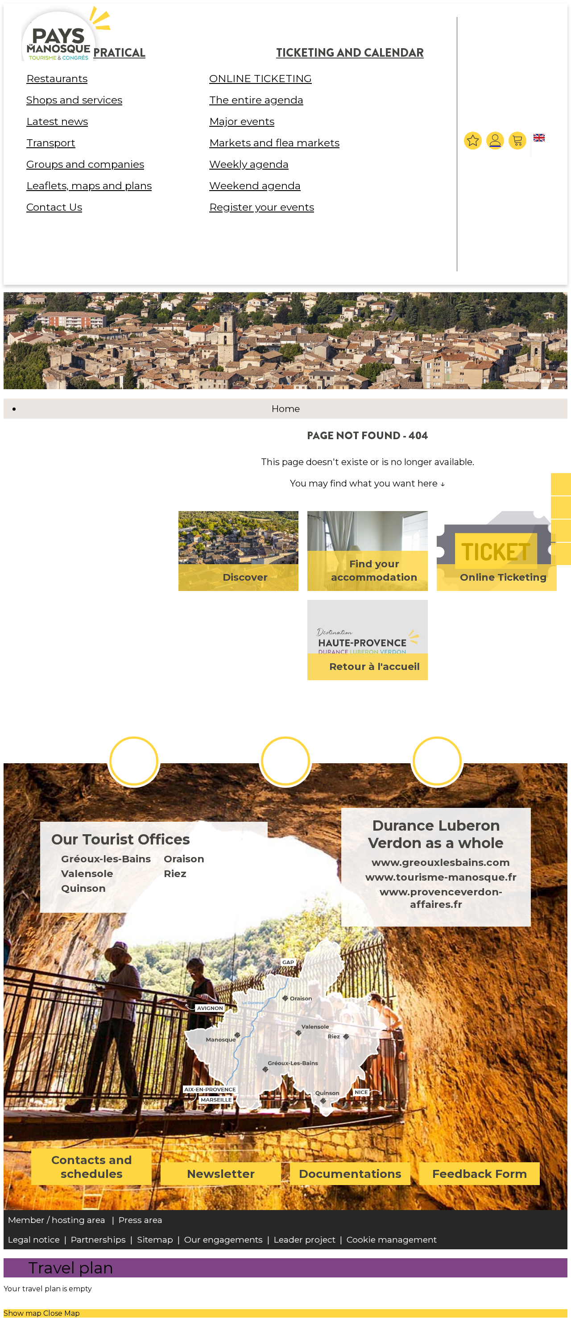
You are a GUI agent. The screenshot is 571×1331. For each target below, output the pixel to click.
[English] (540, 145)
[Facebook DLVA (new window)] (133, 761)
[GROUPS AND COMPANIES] (561, 531)
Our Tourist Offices (120, 839)
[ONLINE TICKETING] (561, 484)
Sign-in (495, 141)
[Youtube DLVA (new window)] (437, 761)
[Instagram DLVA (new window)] (285, 761)
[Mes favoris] (473, 141)
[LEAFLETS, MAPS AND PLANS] (561, 508)
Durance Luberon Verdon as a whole (436, 834)
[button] (519, 141)
